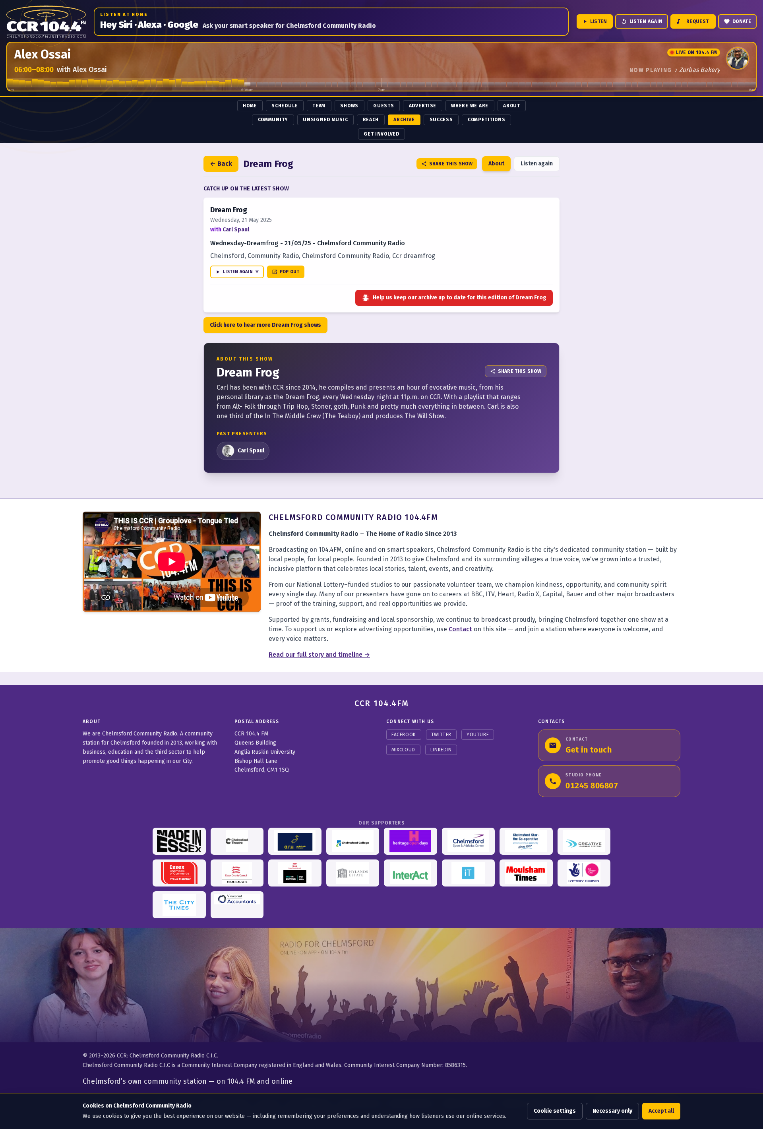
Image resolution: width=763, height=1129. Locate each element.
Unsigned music (325, 119)
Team (318, 106)
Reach (371, 119)
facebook (403, 734)
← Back (221, 163)
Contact (460, 629)
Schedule (284, 106)
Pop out (290, 271)
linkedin (441, 750)
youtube (478, 734)
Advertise (422, 106)
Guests (383, 106)
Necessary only (612, 1111)
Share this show (451, 164)
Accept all (661, 1111)
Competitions (486, 119)
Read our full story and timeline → (319, 654)
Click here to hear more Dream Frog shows (265, 325)
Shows (349, 106)
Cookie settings (555, 1111)
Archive (403, 119)
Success (441, 119)
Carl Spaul (236, 229)
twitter (441, 734)
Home (250, 106)
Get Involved (381, 134)
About (511, 106)
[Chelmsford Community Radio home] (46, 22)
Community (273, 119)
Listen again (537, 163)
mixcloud (403, 750)
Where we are (469, 106)
